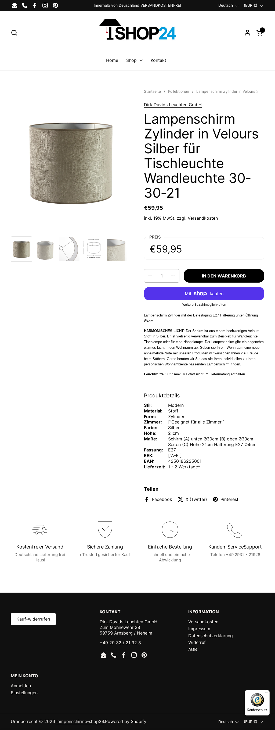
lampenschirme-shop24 (80, 721)
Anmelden (21, 685)
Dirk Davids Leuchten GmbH (173, 104)
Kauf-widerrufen (33, 619)
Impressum (199, 628)
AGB (192, 649)
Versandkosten (203, 218)
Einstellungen (24, 692)
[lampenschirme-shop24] (137, 32)
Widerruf (197, 642)
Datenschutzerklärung (210, 635)
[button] (14, 32)
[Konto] (247, 32)
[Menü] (266, 693)
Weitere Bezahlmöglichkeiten (204, 304)
